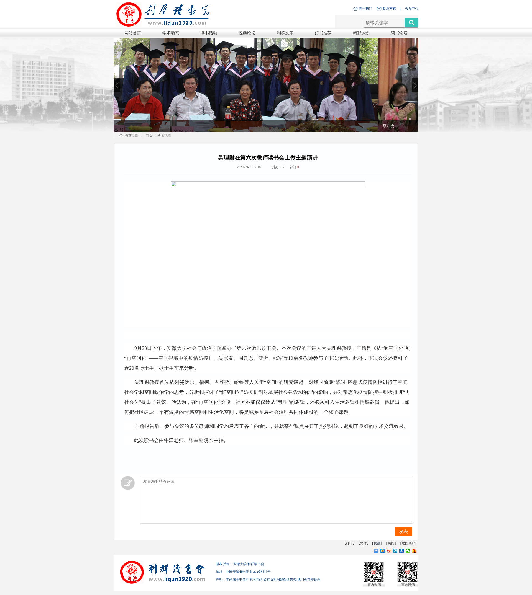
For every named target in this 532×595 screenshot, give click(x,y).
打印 (349, 543)
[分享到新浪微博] (389, 551)
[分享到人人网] (401, 551)
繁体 (363, 543)
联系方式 (389, 9)
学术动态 (170, 33)
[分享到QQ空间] (382, 551)
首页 (149, 136)
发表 (403, 531)
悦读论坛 (247, 33)
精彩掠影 (361, 33)
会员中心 (411, 9)
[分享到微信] (408, 551)
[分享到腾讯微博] (395, 551)
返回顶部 (408, 543)
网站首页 (132, 33)
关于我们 (365, 9)
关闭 (391, 543)
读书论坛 (399, 33)
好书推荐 (323, 33)
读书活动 (209, 33)
